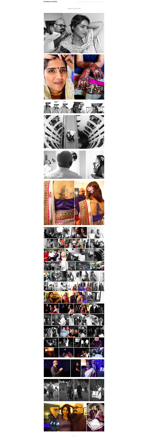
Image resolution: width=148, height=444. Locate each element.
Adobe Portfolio (75, 441)
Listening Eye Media (50, 1)
